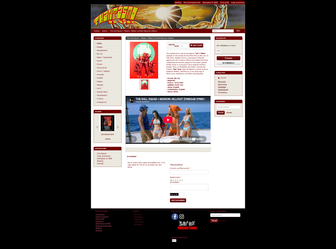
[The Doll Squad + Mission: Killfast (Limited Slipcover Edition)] (144, 60)
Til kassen (228, 58)
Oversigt (100, 163)
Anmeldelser (131, 156)
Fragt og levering (237, 2)
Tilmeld (220, 112)
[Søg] (238, 30)
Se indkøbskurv (228, 63)
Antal (176, 46)
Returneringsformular (192, 2)
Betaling (178, 2)
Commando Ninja (107, 134)
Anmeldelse (174, 182)
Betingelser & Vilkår (210, 2)
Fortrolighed (101, 153)
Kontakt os (100, 221)
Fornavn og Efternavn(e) (179, 168)
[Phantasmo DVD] (116, 16)
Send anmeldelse (178, 200)
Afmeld (229, 112)
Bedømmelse (175, 177)
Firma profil (224, 2)
